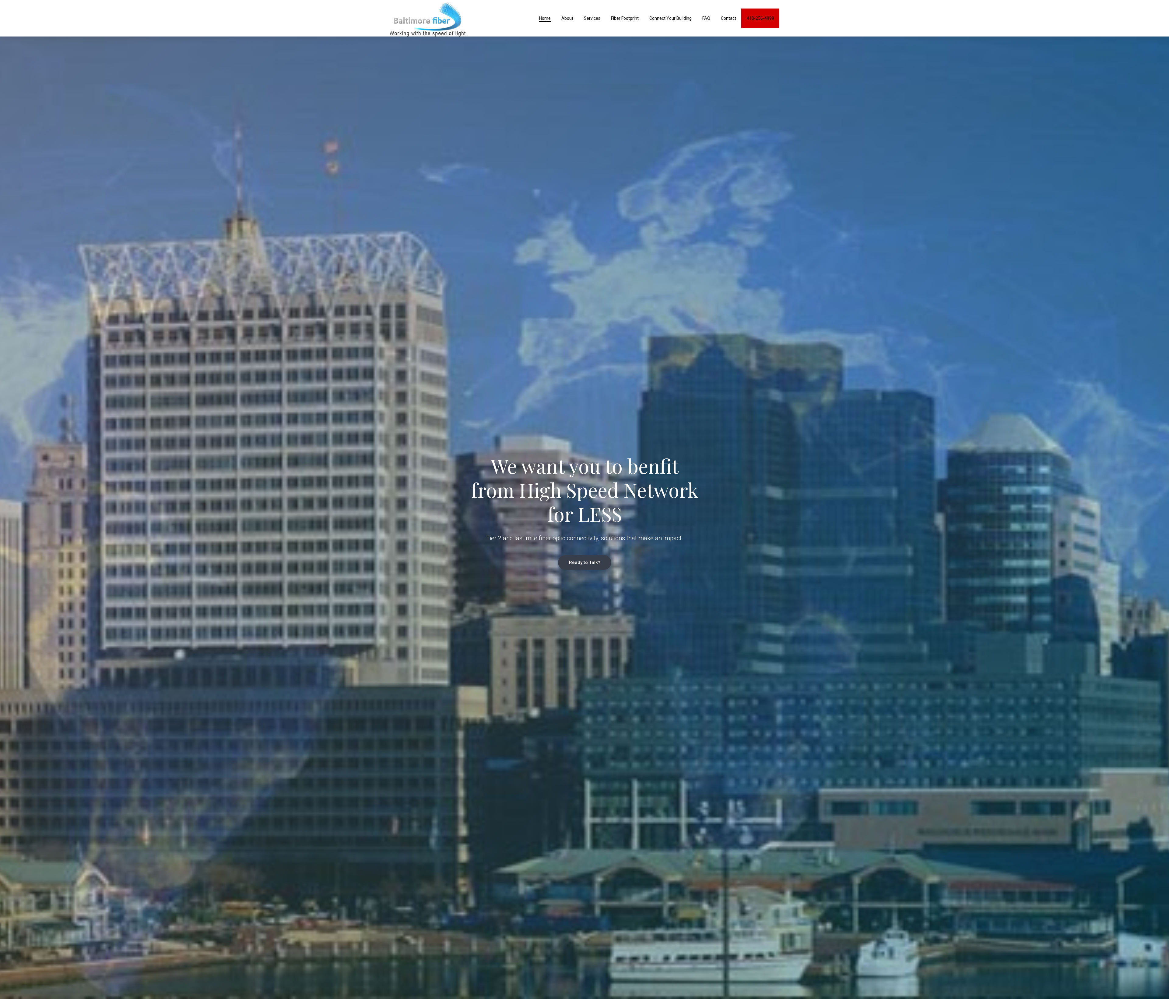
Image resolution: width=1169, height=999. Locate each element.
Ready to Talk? (584, 562)
